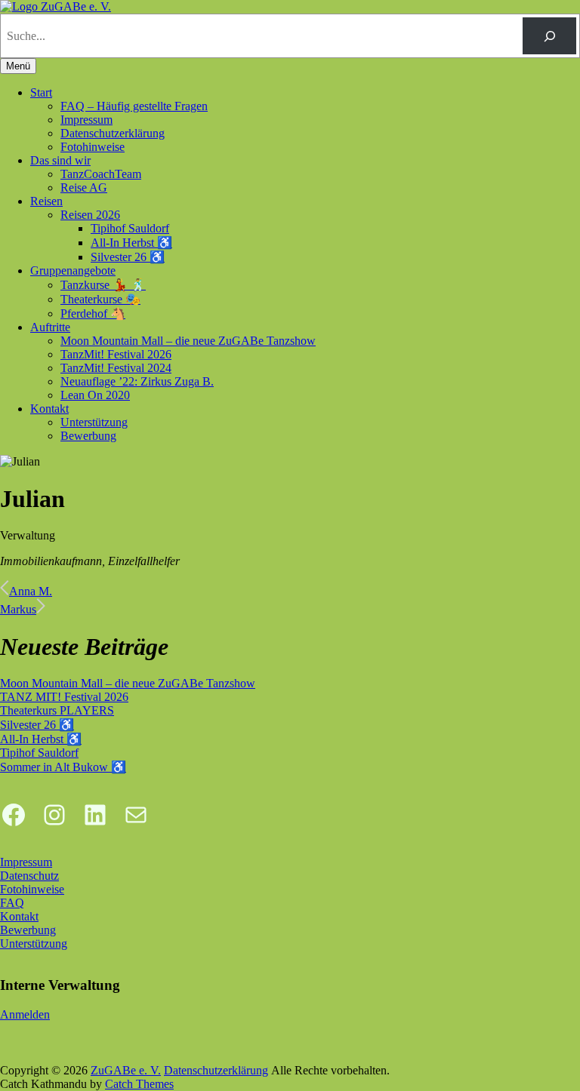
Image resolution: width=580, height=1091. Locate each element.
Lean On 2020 (95, 395)
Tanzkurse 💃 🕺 (103, 284)
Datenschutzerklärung (112, 133)
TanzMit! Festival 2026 (115, 354)
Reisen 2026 (90, 214)
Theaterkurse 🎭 (100, 299)
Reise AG (83, 187)
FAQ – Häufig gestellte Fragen (134, 106)
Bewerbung (88, 435)
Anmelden (25, 1014)
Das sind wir (60, 160)
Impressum (86, 119)
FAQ (12, 902)
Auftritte (50, 327)
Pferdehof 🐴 (92, 313)
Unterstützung (94, 422)
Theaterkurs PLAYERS (57, 710)
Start (41, 92)
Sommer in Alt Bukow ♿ (63, 767)
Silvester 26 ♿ (128, 256)
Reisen (46, 201)
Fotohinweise (92, 146)
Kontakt (49, 408)
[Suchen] (549, 35)
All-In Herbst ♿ (131, 242)
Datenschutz (29, 875)
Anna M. (30, 591)
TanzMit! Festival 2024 (115, 367)
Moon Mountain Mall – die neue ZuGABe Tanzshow (188, 340)
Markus (18, 609)
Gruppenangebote (73, 270)
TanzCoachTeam (100, 173)
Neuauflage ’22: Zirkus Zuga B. (137, 381)
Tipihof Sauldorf (130, 228)
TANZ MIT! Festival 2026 (64, 696)
